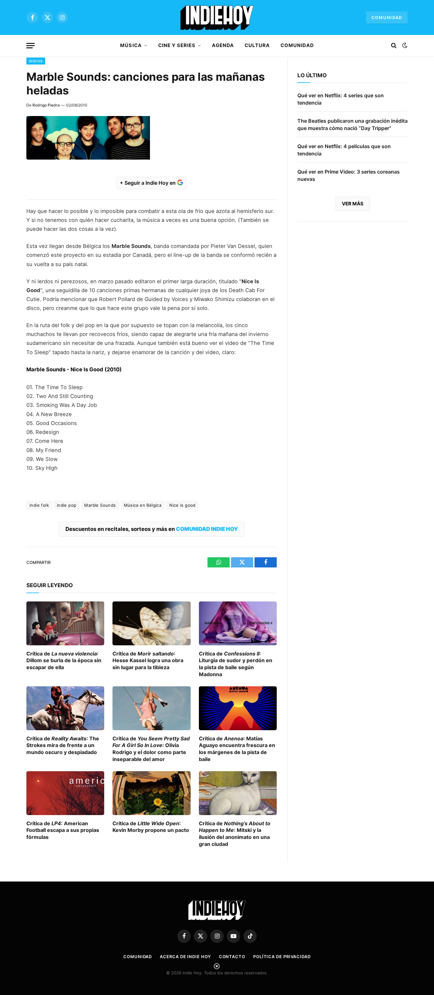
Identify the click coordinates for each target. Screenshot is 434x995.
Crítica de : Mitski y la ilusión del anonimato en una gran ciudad (234, 833)
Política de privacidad (282, 956)
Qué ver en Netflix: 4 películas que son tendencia (344, 150)
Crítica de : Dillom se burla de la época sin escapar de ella (63, 660)
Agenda (223, 45)
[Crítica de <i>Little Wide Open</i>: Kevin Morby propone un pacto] (151, 793)
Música (130, 45)
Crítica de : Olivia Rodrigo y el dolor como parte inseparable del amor (151, 748)
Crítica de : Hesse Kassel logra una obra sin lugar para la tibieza (147, 660)
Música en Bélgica (143, 505)
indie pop (67, 505)
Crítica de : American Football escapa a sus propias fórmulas (62, 830)
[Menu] (30, 45)
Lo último (312, 75)
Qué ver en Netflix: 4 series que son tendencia (340, 99)
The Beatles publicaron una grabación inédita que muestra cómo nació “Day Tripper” (352, 124)
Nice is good (182, 505)
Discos (36, 61)
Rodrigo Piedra (46, 105)
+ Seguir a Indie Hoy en (148, 183)
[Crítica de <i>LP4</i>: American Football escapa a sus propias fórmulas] (65, 793)
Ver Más (352, 204)
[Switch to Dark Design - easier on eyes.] (404, 45)
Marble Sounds (100, 505)
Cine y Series (177, 45)
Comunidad (386, 17)
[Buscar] (394, 45)
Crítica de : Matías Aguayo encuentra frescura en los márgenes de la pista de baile (237, 748)
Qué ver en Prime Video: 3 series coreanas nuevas (348, 175)
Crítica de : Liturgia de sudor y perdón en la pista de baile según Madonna (235, 663)
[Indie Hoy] (217, 17)
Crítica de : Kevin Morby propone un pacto (150, 827)
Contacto (232, 956)
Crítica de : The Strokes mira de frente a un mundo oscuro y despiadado (62, 745)
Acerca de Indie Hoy (185, 956)
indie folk (39, 505)
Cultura (257, 45)
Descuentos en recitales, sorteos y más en (151, 529)
